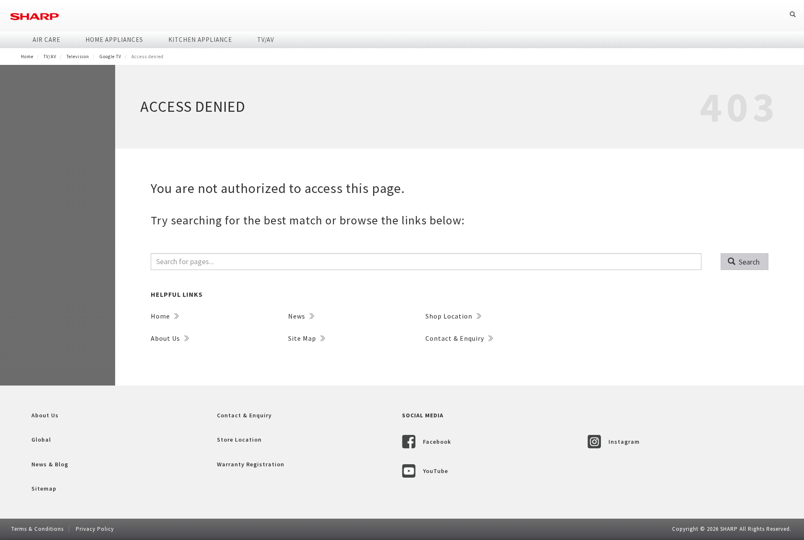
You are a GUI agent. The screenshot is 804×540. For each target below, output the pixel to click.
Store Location (239, 439)
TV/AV (265, 40)
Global (41, 439)
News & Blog (49, 464)
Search (748, 262)
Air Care (46, 40)
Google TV (110, 56)
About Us (166, 338)
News (297, 316)
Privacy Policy (95, 528)
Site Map (303, 338)
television (78, 56)
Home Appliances (114, 40)
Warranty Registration (250, 464)
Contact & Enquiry (455, 338)
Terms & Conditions (37, 528)
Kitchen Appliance (200, 40)
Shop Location (449, 316)
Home (27, 56)
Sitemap (44, 488)
